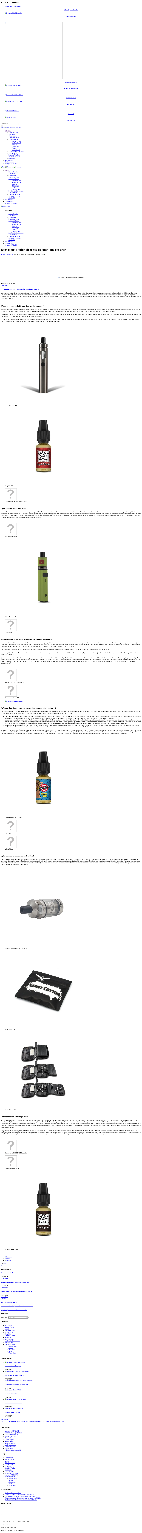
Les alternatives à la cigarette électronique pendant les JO (22, 1496)
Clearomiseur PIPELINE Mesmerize (15, 1375)
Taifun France (9, 1448)
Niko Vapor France (10, 1443)
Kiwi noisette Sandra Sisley (13, 1493)
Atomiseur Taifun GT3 (11, 1393)
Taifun (10, 1351)
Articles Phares (9, 1327)
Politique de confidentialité (13, 1450)
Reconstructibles (10, 1344)
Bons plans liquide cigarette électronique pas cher (20, 289)
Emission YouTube (10, 1336)
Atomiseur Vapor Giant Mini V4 (13, 1403)
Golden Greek (9, 1441)
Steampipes (12, 1349)
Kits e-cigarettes (9, 1339)
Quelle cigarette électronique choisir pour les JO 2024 (21, 1500)
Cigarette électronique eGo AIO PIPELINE (16, 1384)
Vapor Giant (12, 1353)
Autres (7, 1329)
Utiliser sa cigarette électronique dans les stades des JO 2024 (23, 1498)
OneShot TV (5, 1298)
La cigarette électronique (12, 1341)
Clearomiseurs (9, 1332)
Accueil (3, 254)
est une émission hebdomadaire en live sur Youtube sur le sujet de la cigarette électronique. (36, 1421)
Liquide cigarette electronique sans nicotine (17, 1306)
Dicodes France (9, 1438)
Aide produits (9, 1325)
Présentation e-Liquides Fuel (13, 1433)
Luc (4, 1263)
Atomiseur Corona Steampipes (13, 1366)
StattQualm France (10, 1445)
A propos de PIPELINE (12, 1431)
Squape (11, 1348)
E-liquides (8, 1334)
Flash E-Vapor (9, 1439)
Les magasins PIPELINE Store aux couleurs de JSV (21, 1494)
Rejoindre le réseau (10, 1436)
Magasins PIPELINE (11, 1342)
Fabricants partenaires (11, 1434)
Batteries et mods (10, 1330)
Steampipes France (10, 1446)
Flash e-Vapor (13, 1346)
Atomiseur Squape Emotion (12, 1412)
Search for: (4, 1317)
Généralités (10, 254)
